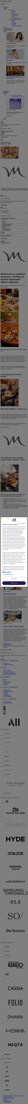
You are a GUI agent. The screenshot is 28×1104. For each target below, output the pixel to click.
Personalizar (14, 578)
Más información (7, 572)
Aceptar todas (14, 583)
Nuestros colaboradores (8, 574)
